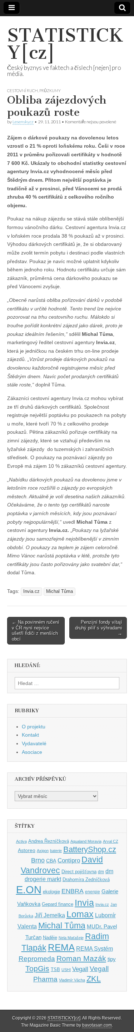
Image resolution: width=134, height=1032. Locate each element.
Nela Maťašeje (71, 938)
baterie (56, 850)
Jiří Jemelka (50, 915)
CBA (51, 861)
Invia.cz (31, 591)
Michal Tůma (59, 591)
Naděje (50, 937)
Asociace (32, 752)
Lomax (80, 914)
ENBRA (72, 891)
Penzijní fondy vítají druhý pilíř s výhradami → (98, 627)
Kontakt (30, 735)
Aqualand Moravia (85, 841)
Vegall (80, 969)
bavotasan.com (97, 1025)
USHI (66, 969)
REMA (61, 947)
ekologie (51, 891)
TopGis (37, 968)
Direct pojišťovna (78, 871)
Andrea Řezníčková (48, 841)
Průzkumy (50, 90)
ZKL (93, 978)
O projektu (33, 726)
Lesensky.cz (23, 121)
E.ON (28, 889)
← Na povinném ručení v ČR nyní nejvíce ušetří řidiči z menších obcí (35, 630)
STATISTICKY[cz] (65, 43)
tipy (112, 959)
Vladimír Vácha (72, 980)
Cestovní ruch (22, 90)
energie (92, 891)
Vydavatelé (34, 743)
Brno (38, 860)
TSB (55, 969)
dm (101, 871)
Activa (21, 841)
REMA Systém (94, 949)
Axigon (43, 850)
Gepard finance (57, 904)
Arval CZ (110, 841)
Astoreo (26, 850)
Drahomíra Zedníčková (86, 879)
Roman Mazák (81, 958)
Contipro (69, 860)
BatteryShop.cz (89, 849)
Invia (84, 903)
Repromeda (37, 958)
